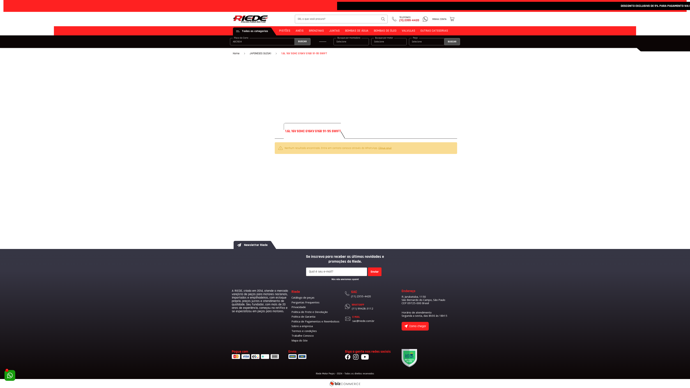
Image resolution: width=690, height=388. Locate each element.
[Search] (383, 19)
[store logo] (251, 19)
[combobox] (341, 19)
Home (236, 53)
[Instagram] (355, 357)
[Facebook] (347, 357)
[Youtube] (365, 357)
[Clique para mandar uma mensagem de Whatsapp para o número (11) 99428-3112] (425, 19)
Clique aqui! (385, 148)
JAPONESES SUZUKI (260, 53)
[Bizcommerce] (345, 383)
